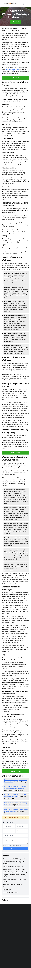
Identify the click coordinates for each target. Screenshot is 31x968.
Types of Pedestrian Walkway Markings (15, 859)
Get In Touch (7, 890)
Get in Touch (15, 78)
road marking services (12, 70)
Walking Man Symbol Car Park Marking (15, 872)
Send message (15, 849)
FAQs (4, 887)
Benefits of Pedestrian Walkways (13, 866)
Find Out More (15, 452)
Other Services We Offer (10, 892)
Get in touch (15, 22)
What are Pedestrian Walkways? (12, 884)
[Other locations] (23, 3)
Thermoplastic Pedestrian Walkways (14, 869)
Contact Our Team (15, 771)
